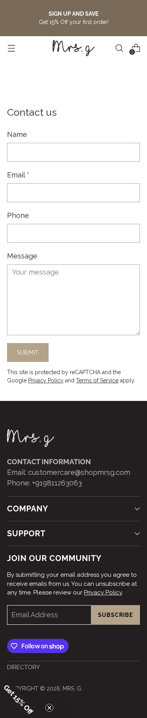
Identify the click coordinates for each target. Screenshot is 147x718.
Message (22, 256)
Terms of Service (97, 380)
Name (17, 134)
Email (18, 175)
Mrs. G (72, 688)
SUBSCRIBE (115, 615)
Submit (28, 352)
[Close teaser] (49, 708)
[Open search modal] (119, 48)
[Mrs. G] (73, 48)
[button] (23, 694)
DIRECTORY (23, 667)
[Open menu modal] (11, 48)
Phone (18, 215)
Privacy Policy (46, 380)
